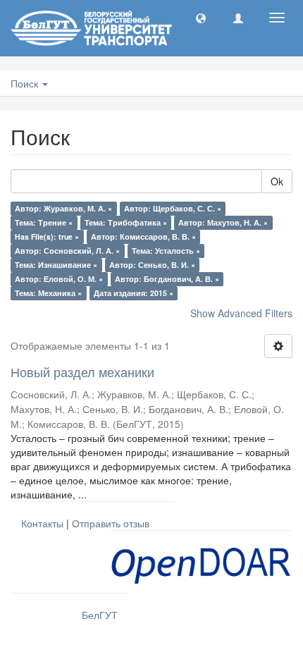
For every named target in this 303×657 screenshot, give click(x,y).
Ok (277, 181)
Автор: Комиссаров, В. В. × (143, 236)
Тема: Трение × (44, 222)
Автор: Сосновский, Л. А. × (67, 250)
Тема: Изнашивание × (56, 264)
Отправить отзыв (110, 523)
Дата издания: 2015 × (133, 293)
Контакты (42, 523)
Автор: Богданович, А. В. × (167, 279)
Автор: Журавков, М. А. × (63, 208)
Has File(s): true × (47, 236)
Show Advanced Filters (241, 313)
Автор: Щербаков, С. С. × (172, 208)
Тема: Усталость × (166, 250)
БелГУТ (100, 615)
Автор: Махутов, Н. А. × (223, 222)
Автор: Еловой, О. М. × (59, 279)
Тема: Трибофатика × (126, 222)
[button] (201, 18)
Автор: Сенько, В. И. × (152, 264)
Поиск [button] (26, 83)
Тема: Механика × (48, 293)
